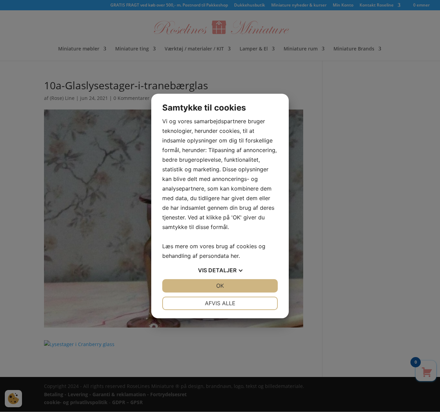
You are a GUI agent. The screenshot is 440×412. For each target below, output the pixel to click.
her (235, 255)
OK (220, 285)
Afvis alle (220, 303)
